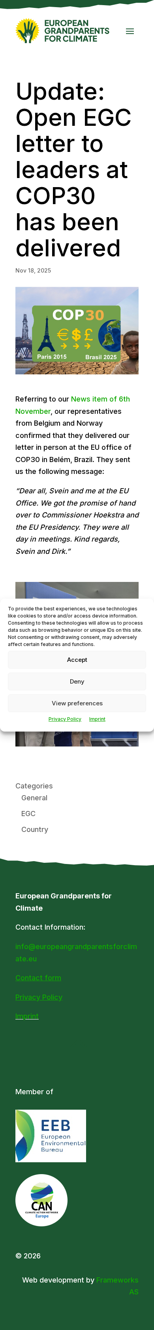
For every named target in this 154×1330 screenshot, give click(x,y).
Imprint (97, 719)
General (34, 798)
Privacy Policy (65, 719)
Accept (77, 659)
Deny (77, 681)
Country (34, 829)
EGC (28, 813)
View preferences (77, 703)
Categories (34, 786)
